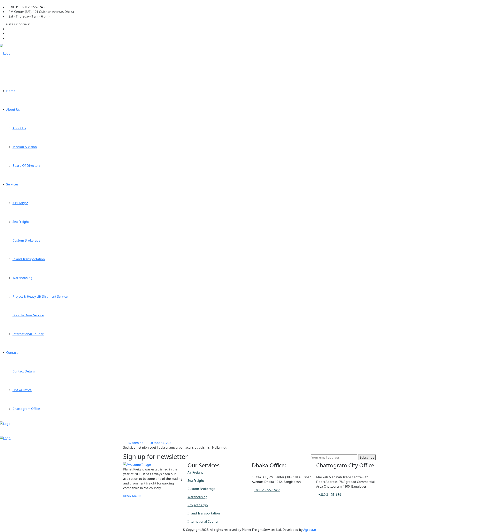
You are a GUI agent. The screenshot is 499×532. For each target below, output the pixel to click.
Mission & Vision (24, 147)
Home (10, 91)
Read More (132, 496)
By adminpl (135, 443)
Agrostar (309, 530)
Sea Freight (20, 222)
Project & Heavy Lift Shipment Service (40, 296)
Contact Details (23, 371)
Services (12, 184)
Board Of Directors (26, 165)
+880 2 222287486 (267, 490)
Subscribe (367, 457)
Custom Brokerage (26, 240)
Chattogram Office (26, 409)
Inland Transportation (28, 259)
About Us (13, 109)
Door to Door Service (28, 315)
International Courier (28, 334)
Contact (12, 352)
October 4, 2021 (161, 443)
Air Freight (20, 203)
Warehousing (22, 278)
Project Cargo (198, 505)
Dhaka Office (22, 390)
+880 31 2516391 (331, 494)
